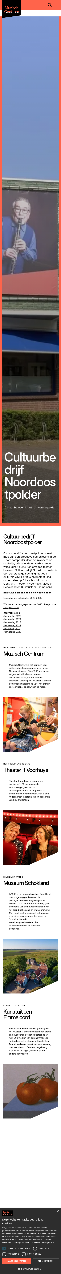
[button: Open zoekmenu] (49, 5)
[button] (30, 1269)
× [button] (58, 1211)
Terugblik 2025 (11, 607)
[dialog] (30, 1241)
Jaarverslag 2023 (12, 622)
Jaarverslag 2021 (11, 628)
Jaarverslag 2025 (12, 616)
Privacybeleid (48, 1242)
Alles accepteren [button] (17, 1261)
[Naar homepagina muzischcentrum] (11, 9)
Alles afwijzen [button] (45, 1261)
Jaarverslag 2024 (12, 619)
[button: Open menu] (56, 5)
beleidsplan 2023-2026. (30, 598)
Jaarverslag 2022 (12, 625)
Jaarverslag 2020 (12, 631)
